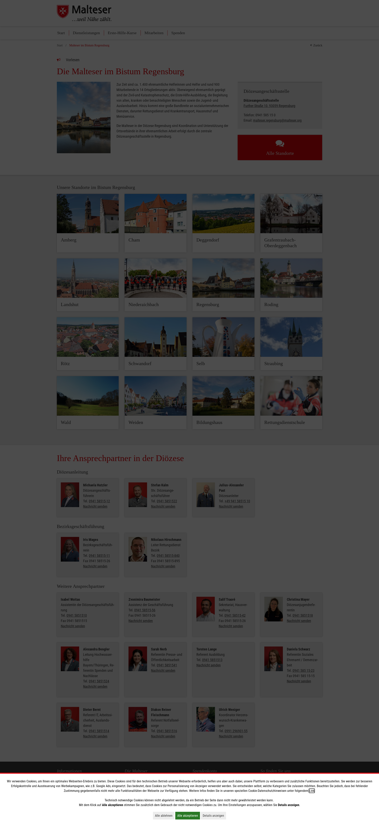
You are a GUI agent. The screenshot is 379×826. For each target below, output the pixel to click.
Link (311, 791)
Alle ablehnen (164, 816)
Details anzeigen (214, 816)
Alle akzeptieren (188, 816)
